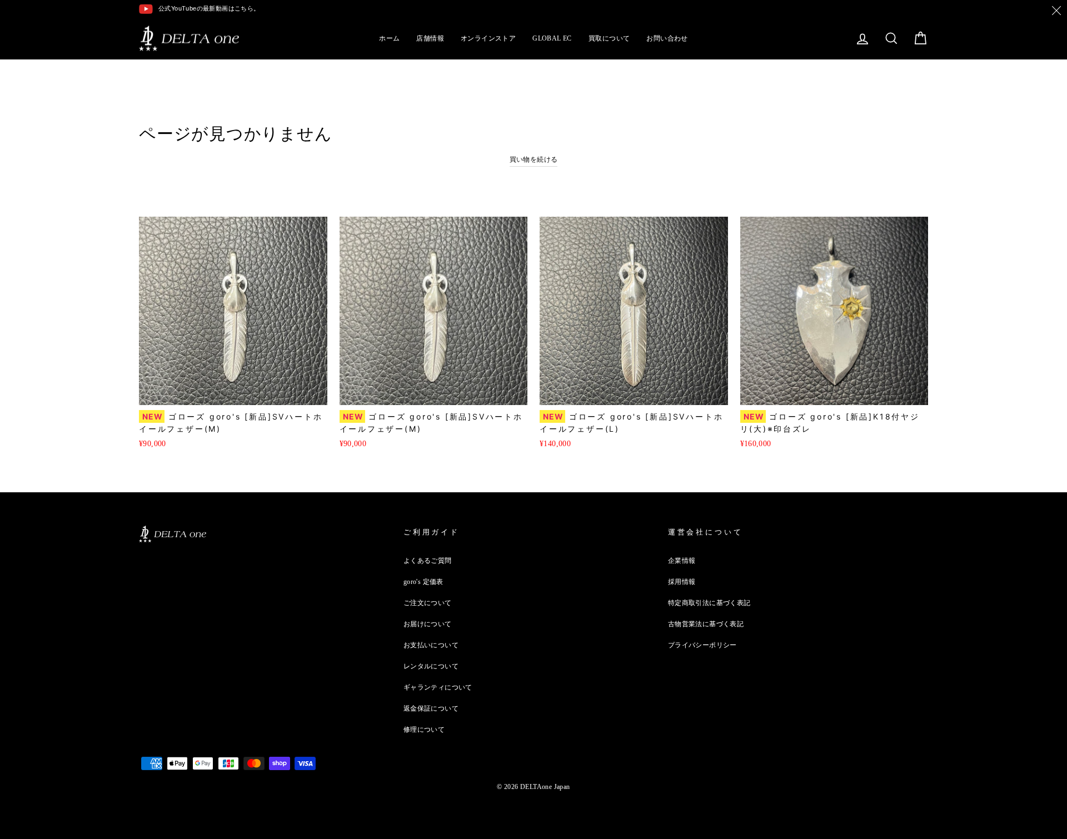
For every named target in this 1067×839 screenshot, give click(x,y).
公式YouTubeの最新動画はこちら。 (209, 8)
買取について (609, 38)
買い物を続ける (534, 159)
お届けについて (427, 624)
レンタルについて (430, 666)
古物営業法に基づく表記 (706, 624)
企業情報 (682, 561)
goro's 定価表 (423, 582)
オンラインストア (488, 38)
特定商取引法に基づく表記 (709, 603)
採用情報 (682, 582)
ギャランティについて (437, 687)
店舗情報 (430, 38)
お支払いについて (430, 645)
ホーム (389, 38)
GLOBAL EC (552, 38)
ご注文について (427, 603)
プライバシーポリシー (702, 645)
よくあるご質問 (427, 561)
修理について (424, 729)
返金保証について (430, 708)
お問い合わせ (666, 38)
